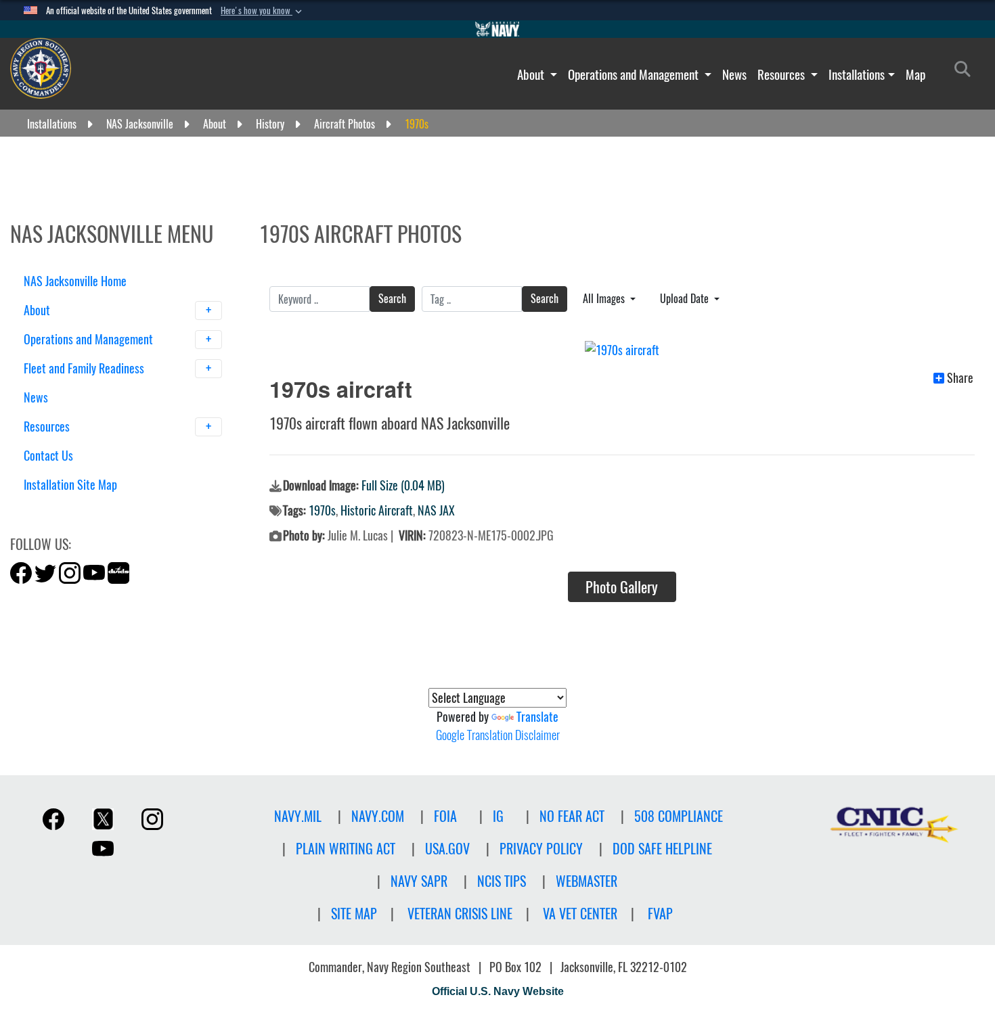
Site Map (354, 913)
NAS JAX (436, 510)
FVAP (660, 913)
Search (392, 299)
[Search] (94, 508)
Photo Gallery (621, 587)
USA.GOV (447, 849)
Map (915, 74)
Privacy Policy (541, 849)
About (532, 74)
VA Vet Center (580, 913)
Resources (782, 74)
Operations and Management (634, 74)
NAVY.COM (377, 816)
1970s (322, 510)
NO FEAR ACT (571, 816)
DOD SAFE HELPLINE (662, 849)
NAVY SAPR (419, 881)
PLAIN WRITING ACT (345, 849)
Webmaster (586, 881)
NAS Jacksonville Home (75, 281)
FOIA (445, 816)
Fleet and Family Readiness (85, 368)
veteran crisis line (459, 913)
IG (498, 816)
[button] (263, 11)
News (734, 74)
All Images (605, 299)
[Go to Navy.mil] (497, 29)
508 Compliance (678, 816)
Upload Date (685, 299)
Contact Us (48, 455)
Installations (856, 74)
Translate (537, 716)
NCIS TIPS (501, 881)
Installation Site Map (70, 484)
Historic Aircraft (376, 510)
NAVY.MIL (298, 816)
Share (960, 378)
